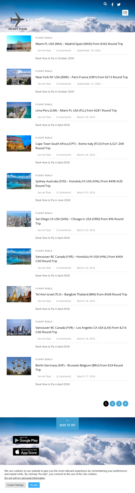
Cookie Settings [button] (15, 485)
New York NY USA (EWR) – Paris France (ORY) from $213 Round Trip (82, 77)
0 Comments (63, 50)
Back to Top (67, 425)
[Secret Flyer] (18, 30)
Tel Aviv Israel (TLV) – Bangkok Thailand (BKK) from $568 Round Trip (81, 294)
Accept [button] (34, 485)
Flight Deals (44, 37)
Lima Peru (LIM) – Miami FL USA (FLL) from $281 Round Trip (76, 110)
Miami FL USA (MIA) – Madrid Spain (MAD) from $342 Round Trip (79, 44)
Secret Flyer (44, 50)
